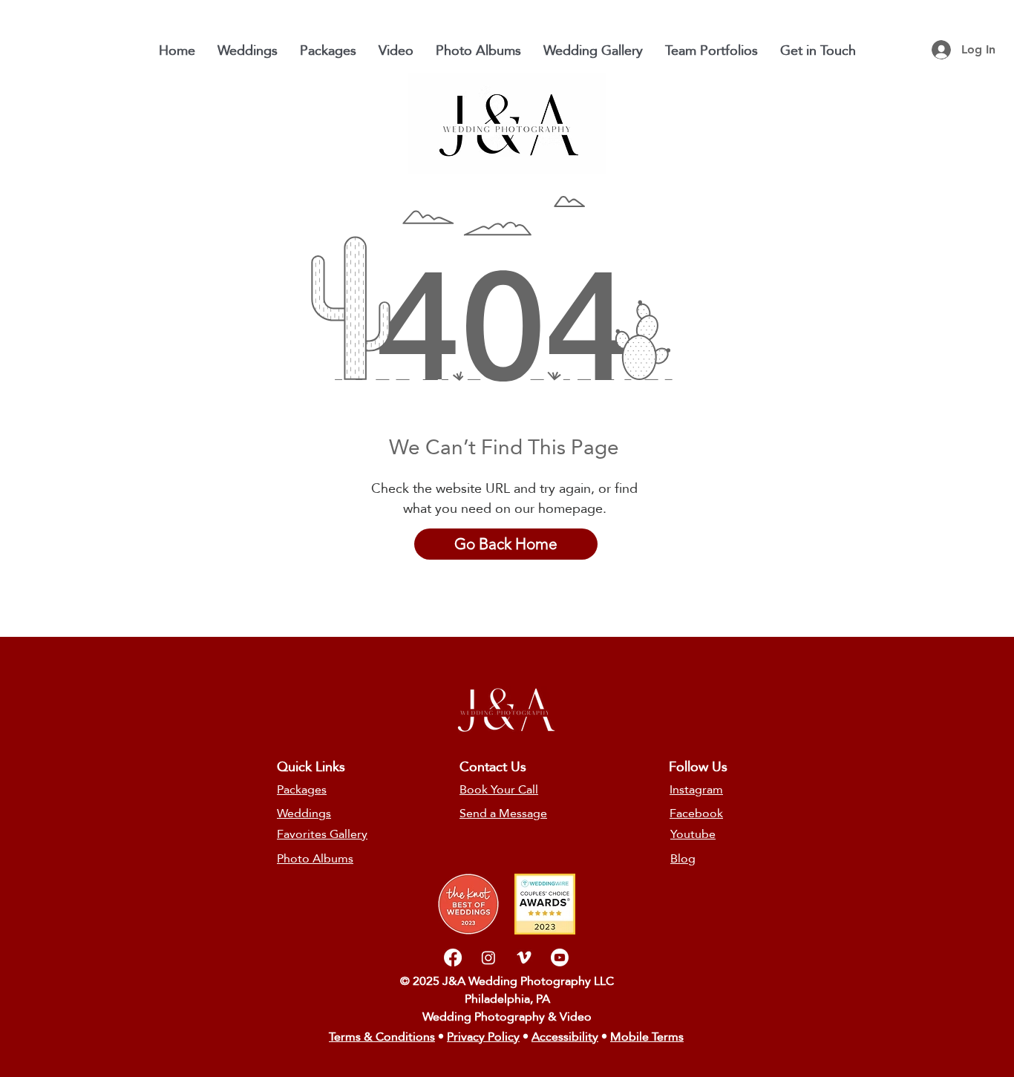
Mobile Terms (647, 1036)
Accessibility (564, 1036)
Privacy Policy (483, 1036)
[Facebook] (453, 957)
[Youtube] (560, 957)
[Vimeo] (524, 957)
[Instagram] (488, 957)
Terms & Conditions (382, 1036)
